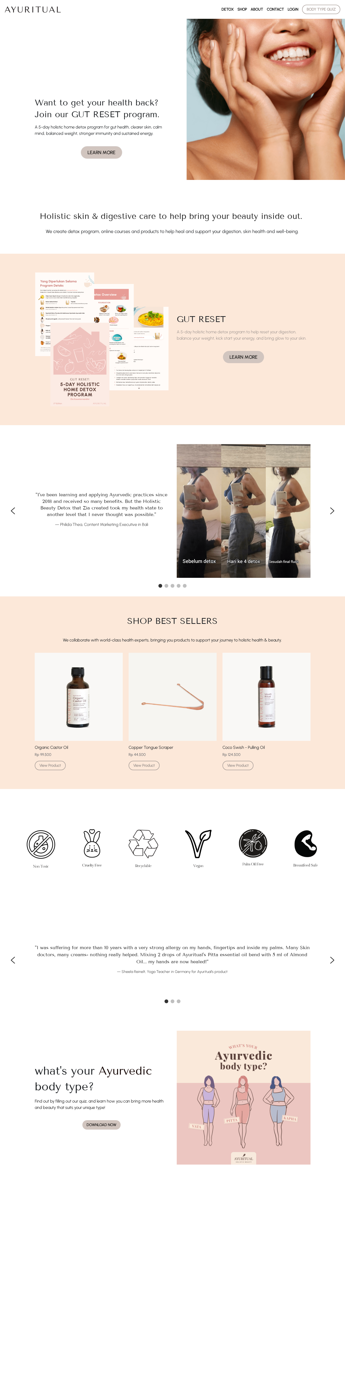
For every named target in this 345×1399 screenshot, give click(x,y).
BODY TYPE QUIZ (321, 9)
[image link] (33, 9)
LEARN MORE (101, 152)
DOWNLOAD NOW (101, 1125)
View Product (50, 765)
